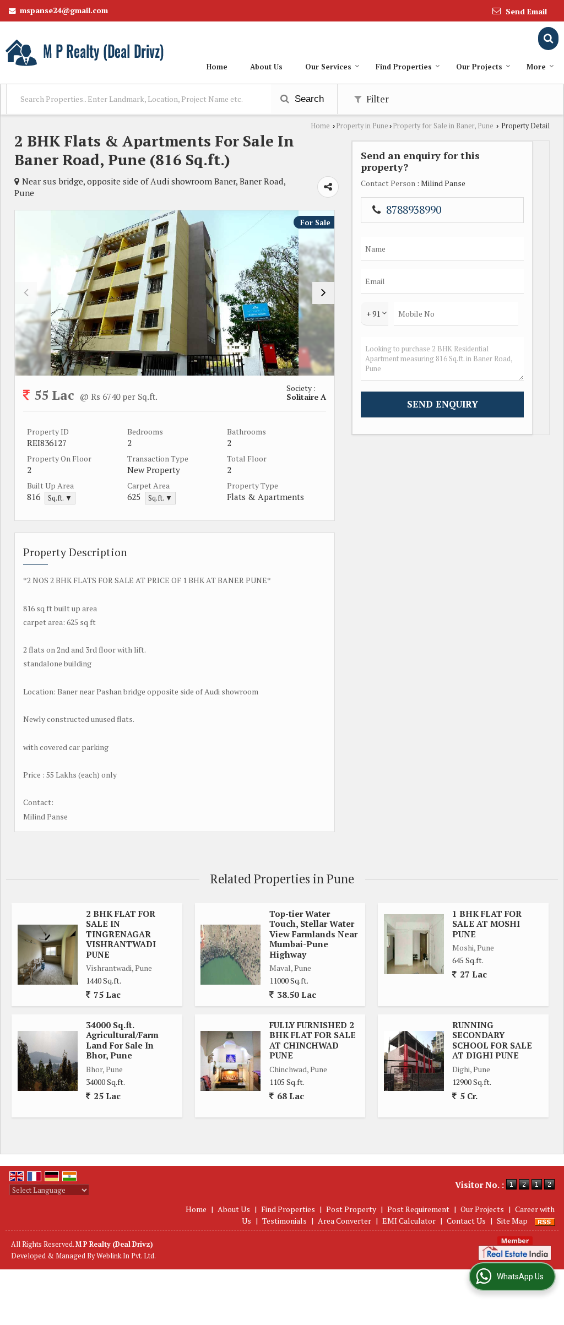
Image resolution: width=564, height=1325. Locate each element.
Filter (376, 99)
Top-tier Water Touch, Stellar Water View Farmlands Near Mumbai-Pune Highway (313, 934)
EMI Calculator (409, 1220)
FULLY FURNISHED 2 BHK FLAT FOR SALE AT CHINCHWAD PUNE (312, 1040)
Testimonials (284, 1220)
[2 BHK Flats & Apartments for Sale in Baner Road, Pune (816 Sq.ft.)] (175, 293)
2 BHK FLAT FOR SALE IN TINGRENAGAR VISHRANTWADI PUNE (121, 934)
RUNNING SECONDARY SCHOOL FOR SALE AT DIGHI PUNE (492, 1040)
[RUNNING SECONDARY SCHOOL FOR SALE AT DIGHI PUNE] (414, 1061)
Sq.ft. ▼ (60, 498)
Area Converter (344, 1220)
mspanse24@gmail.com (64, 10)
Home (217, 67)
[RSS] (545, 1220)
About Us (266, 67)
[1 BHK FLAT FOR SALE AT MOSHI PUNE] (414, 944)
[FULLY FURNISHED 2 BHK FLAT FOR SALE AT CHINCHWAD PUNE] (230, 1061)
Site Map (512, 1220)
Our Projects (479, 67)
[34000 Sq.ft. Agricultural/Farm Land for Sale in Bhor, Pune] (48, 1061)
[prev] (26, 293)
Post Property (351, 1209)
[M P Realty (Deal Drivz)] (85, 52)
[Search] (548, 38)
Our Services (328, 67)
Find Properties (404, 67)
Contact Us (466, 1220)
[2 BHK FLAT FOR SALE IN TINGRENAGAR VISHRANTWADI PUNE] (48, 955)
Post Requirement (418, 1209)
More (536, 67)
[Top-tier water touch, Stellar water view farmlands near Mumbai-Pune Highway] (230, 955)
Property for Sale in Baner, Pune (443, 126)
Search (308, 99)
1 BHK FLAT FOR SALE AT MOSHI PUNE (487, 924)
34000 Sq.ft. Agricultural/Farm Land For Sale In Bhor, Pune (122, 1040)
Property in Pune (362, 126)
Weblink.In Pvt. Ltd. (126, 1256)
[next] (323, 293)
